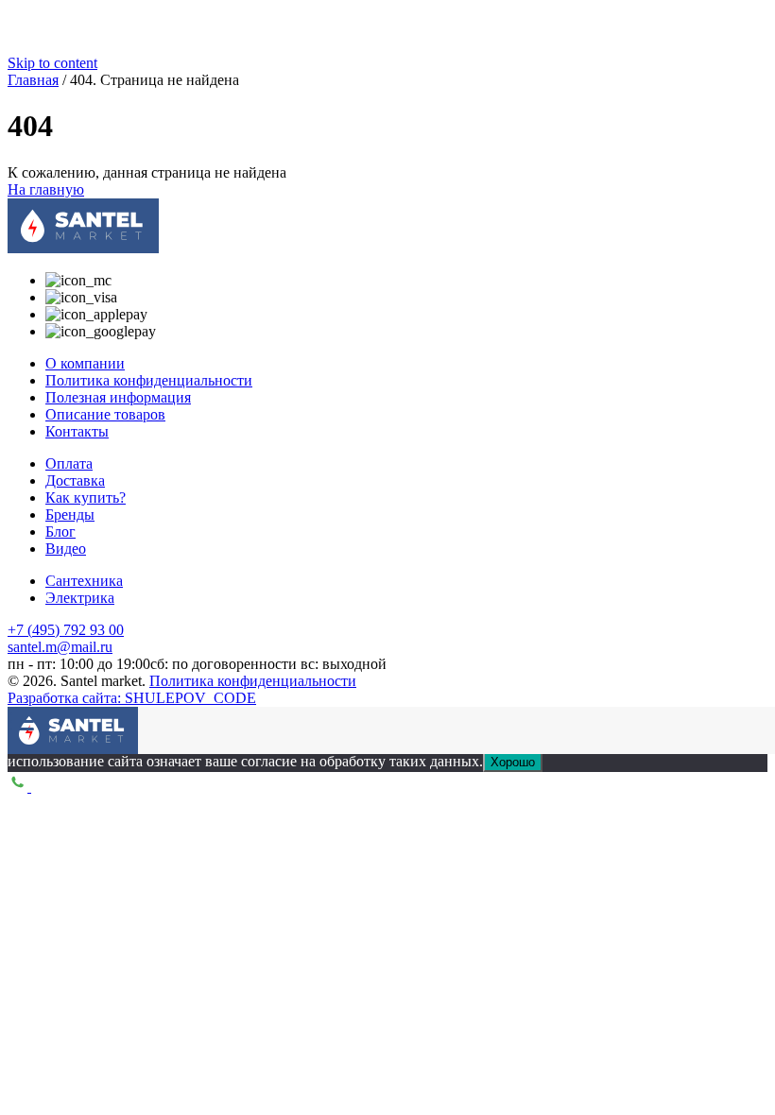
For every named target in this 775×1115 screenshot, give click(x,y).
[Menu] (22, 721)
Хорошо (513, 762)
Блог (60, 531)
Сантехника (84, 581)
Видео (65, 548)
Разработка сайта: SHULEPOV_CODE (132, 698)
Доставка (75, 480)
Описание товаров (105, 414)
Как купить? (85, 497)
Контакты (77, 431)
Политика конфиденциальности (148, 380)
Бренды (70, 514)
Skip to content (52, 63)
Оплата (69, 463)
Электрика (79, 598)
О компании (85, 363)
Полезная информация (118, 397)
